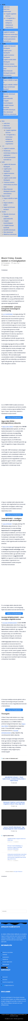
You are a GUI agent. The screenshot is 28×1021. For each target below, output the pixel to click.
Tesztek (4, 91)
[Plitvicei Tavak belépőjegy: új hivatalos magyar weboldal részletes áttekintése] (3, 848)
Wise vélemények (8, 112)
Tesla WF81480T (7, 524)
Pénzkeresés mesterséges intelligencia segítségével (10, 153)
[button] (9, 118)
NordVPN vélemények (9, 109)
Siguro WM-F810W (7, 426)
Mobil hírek (6, 9)
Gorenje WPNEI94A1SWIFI (9, 623)
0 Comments (16, 842)
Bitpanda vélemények (9, 94)
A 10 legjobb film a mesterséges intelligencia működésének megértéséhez (10, 23)
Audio (4, 43)
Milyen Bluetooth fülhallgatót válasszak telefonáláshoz (9, 73)
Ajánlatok (6, 265)
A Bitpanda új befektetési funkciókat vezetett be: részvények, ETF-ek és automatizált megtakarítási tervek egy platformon (16, 857)
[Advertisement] (14, 892)
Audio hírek (6, 7)
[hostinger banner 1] (14, 274)
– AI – (3, 30)
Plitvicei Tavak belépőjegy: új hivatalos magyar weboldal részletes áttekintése (14, 847)
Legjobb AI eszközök (9, 32)
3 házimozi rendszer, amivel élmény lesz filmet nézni (10, 66)
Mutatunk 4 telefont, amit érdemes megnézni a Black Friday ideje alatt (14, 803)
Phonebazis (6, 263)
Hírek (3, 4)
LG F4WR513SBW (8, 314)
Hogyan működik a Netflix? (10, 84)
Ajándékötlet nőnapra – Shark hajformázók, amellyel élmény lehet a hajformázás (14, 778)
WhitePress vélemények (9, 114)
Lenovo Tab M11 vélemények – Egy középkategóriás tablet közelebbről (14, 828)
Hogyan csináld (7, 78)
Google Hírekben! (18, 871)
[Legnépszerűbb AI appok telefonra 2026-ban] (3, 840)
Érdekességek (7, 11)
